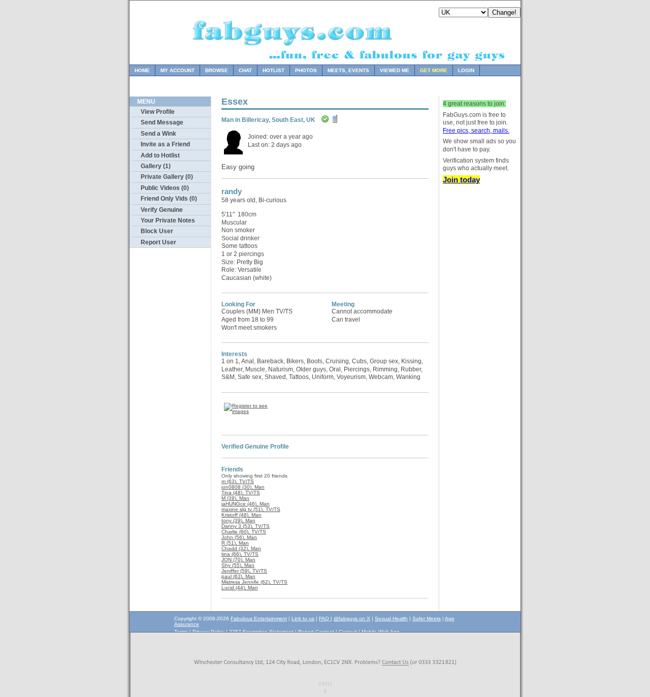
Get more (433, 70)
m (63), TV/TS (237, 481)
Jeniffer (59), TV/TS (244, 571)
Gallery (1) (156, 166)
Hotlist (273, 70)
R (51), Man (235, 543)
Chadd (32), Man (241, 548)
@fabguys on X (352, 618)
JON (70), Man (238, 559)
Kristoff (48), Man (241, 515)
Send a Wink (158, 133)
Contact (348, 632)
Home (142, 70)
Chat (245, 70)
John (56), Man (239, 537)
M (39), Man (235, 498)
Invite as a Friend (165, 144)
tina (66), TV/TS (239, 554)
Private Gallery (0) (167, 176)
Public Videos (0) (165, 188)
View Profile (158, 111)
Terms (181, 632)
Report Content (316, 632)
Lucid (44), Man (239, 587)
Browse (216, 70)
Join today (461, 179)
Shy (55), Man (237, 565)
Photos (306, 70)
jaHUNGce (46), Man (245, 503)
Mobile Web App (381, 632)
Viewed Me (394, 70)
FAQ (325, 618)
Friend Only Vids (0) (169, 198)
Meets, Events (348, 70)
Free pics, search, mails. (476, 130)
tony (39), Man (238, 520)
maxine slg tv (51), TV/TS (250, 509)
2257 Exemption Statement (261, 632)
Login (466, 70)
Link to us (302, 618)
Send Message (162, 122)
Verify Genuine (162, 209)
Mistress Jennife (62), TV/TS (254, 582)
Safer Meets (426, 618)
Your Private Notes (168, 220)
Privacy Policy (208, 632)
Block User (157, 231)
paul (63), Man (238, 576)
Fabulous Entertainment (259, 618)
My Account (177, 70)
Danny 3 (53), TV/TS (245, 526)
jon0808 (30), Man (243, 487)
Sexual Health (391, 618)
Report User (158, 242)
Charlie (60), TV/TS (243, 531)
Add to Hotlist (160, 155)
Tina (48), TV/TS (240, 492)
